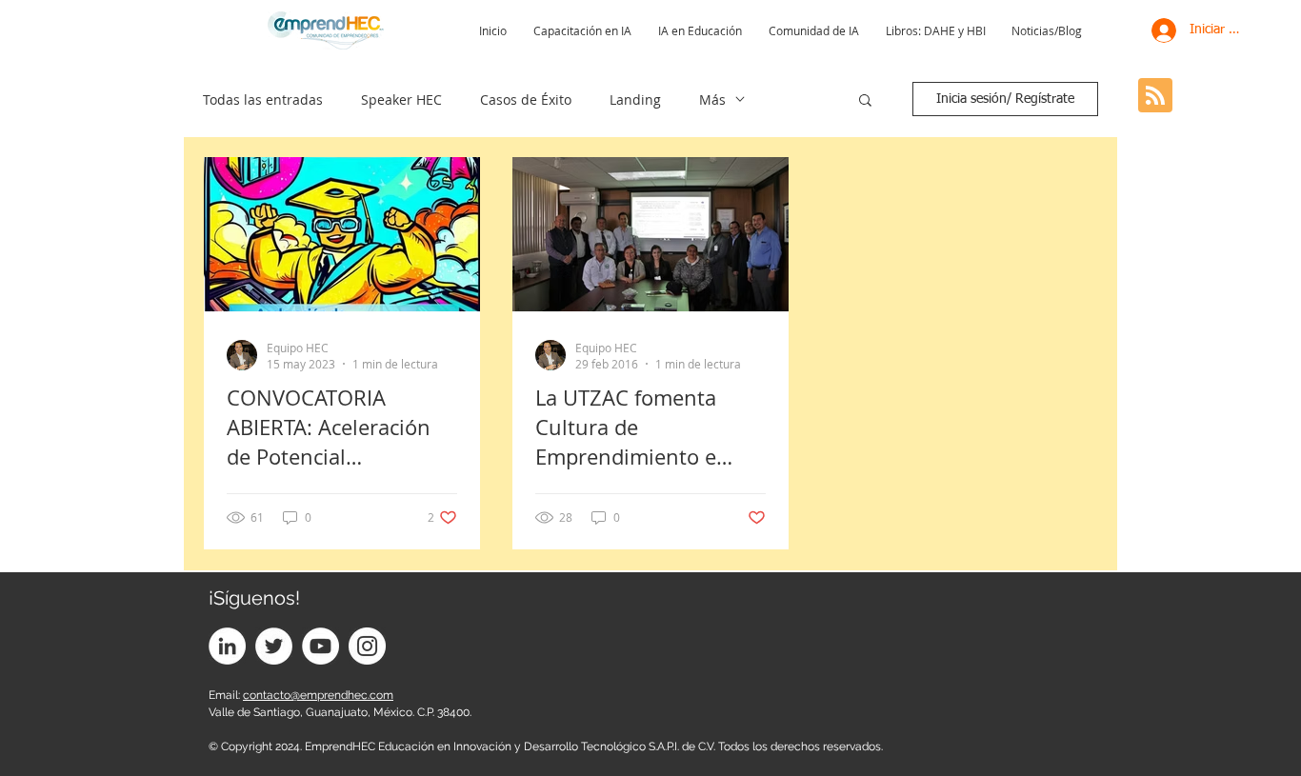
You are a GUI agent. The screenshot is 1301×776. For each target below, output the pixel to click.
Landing (635, 99)
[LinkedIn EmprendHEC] (227, 646)
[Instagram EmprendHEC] (367, 646)
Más (712, 99)
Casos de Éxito (525, 99)
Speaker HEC (401, 99)
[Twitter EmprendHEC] (273, 646)
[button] (865, 101)
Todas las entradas (263, 99)
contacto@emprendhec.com (318, 695)
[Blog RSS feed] (1155, 96)
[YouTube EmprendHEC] (320, 646)
